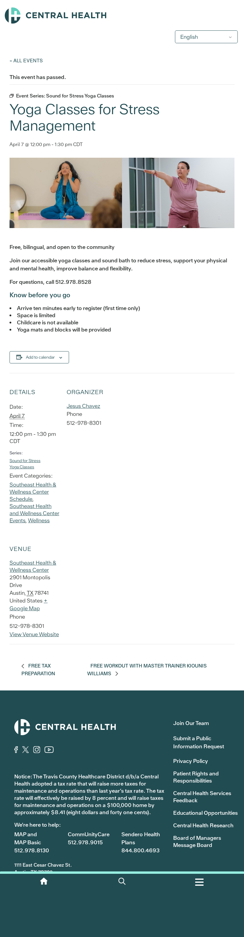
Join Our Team (191, 723)
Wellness (39, 520)
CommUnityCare (89, 834)
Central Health (122, 15)
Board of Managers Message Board (197, 841)
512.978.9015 (85, 842)
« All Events (26, 60)
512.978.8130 (31, 850)
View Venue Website (34, 634)
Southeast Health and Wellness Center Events (34, 513)
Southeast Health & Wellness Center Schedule (33, 491)
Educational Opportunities (205, 812)
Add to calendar (40, 357)
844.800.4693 (140, 850)
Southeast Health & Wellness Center (33, 566)
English (189, 36)
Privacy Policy (190, 761)
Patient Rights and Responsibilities (196, 777)
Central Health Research (203, 825)
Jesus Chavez (83, 405)
